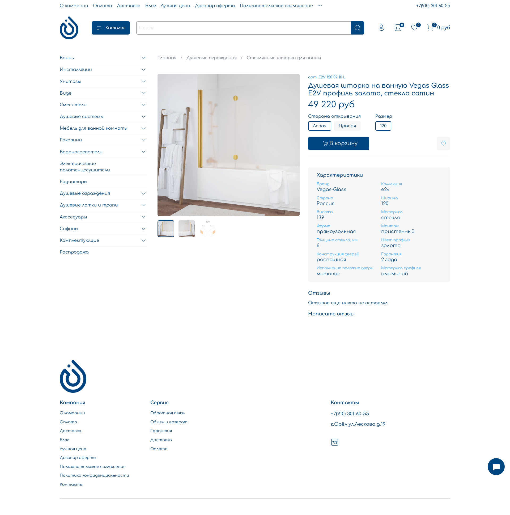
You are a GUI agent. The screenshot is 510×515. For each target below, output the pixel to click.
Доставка (129, 5)
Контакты (71, 484)
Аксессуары (73, 216)
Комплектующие (79, 240)
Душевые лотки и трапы (89, 205)
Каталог (115, 28)
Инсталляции (76, 69)
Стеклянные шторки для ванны (284, 58)
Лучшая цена (175, 5)
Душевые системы (82, 116)
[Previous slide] (166, 144)
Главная (167, 58)
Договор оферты (215, 5)
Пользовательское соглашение (276, 5)
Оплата (102, 5)
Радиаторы (73, 181)
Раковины (71, 140)
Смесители (73, 105)
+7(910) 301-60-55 (433, 5)
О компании (74, 5)
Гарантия (161, 431)
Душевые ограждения (211, 58)
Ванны (67, 58)
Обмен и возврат (169, 422)
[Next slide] (291, 144)
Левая (319, 126)
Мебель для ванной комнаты (94, 128)
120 (383, 126)
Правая (347, 126)
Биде (65, 93)
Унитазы (70, 81)
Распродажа (74, 252)
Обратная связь (167, 413)
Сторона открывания (334, 116)
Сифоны (69, 228)
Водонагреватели (81, 151)
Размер (383, 116)
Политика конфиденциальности (94, 475)
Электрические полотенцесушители (85, 166)
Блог (150, 5)
